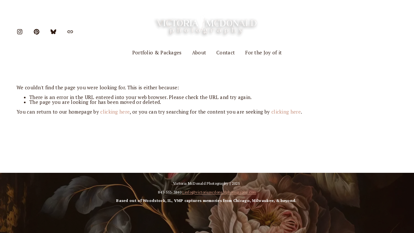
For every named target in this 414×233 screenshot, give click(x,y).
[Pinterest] (36, 31)
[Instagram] (19, 31)
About (199, 52)
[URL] (70, 31)
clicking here (115, 111)
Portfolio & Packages (157, 52)
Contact (225, 52)
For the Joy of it (263, 52)
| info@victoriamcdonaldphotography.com (219, 192)
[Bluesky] (53, 31)
